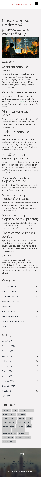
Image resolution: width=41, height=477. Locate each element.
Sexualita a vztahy (10, 316)
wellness (21, 414)
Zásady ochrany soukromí (23, 464)
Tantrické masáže (10, 296)
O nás (22, 458)
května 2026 (7, 356)
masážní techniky (23, 438)
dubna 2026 (7, 361)
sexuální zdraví (8, 426)
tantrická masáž (26, 411)
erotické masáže (9, 418)
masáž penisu (18, 101)
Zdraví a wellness (9, 291)
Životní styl (7, 306)
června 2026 (7, 351)
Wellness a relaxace (11, 301)
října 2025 (6, 391)
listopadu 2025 (8, 386)
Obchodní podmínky (22, 461)
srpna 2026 (7, 341)
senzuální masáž (9, 434)
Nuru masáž (8, 438)
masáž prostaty (9, 422)
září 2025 (6, 396)
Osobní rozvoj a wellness (13, 321)
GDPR (23, 466)
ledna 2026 (7, 376)
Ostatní (5, 326)
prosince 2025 (8, 381)
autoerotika (23, 434)
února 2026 (7, 371)
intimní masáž (23, 422)
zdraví (29, 426)
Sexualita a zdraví (10, 311)
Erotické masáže (9, 286)
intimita (21, 426)
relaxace (6, 411)
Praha (15, 411)
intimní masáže (9, 441)
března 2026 (7, 366)
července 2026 (8, 346)
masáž (29, 418)
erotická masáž (9, 414)
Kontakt (23, 469)
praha (21, 418)
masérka (6, 430)
